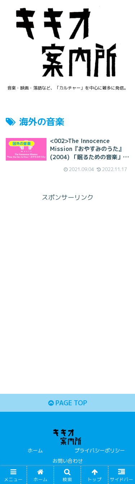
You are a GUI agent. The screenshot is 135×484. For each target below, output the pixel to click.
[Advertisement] (67, 271)
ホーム (35, 450)
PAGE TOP (70, 402)
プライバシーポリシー (100, 450)
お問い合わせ (68, 460)
